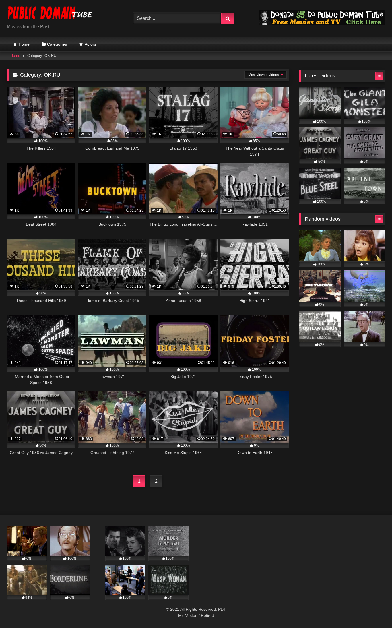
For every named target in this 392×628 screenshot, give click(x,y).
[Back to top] (374, 611)
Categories (57, 44)
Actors (90, 44)
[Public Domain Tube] (50, 14)
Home (24, 44)
